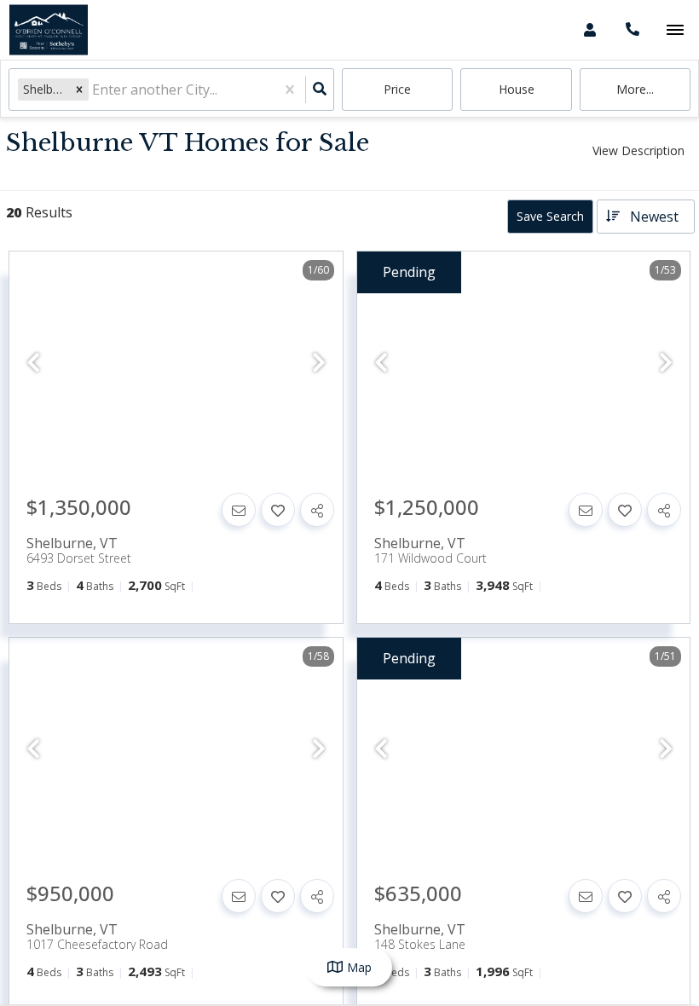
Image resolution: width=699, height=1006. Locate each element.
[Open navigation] (675, 30)
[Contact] (239, 510)
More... (635, 89)
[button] (79, 89)
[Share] (317, 510)
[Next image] (319, 363)
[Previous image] (33, 363)
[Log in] (589, 30)
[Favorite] (278, 510)
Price (397, 89)
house (516, 89)
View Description (638, 150)
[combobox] (93, 90)
